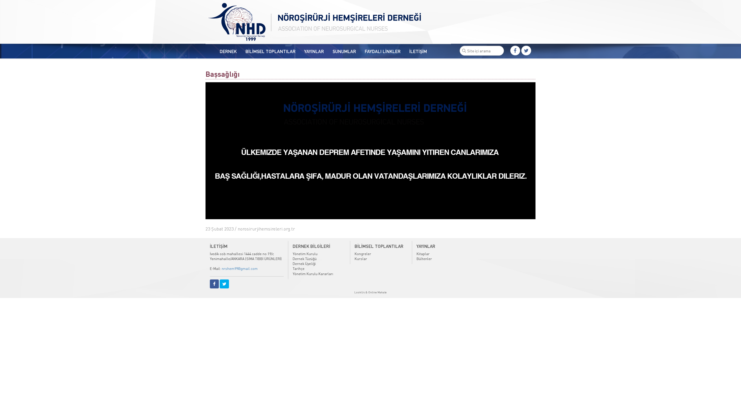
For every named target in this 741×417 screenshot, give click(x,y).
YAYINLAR (314, 51)
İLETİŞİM (418, 51)
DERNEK (228, 51)
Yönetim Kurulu (305, 254)
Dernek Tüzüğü (305, 259)
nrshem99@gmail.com (240, 268)
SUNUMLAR (344, 51)
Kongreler (363, 254)
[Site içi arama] (464, 51)
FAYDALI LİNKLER (383, 51)
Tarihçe (299, 268)
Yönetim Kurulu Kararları (313, 274)
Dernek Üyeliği (304, 263)
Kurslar (361, 259)
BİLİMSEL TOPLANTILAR (270, 51)
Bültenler (424, 259)
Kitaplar (423, 254)
